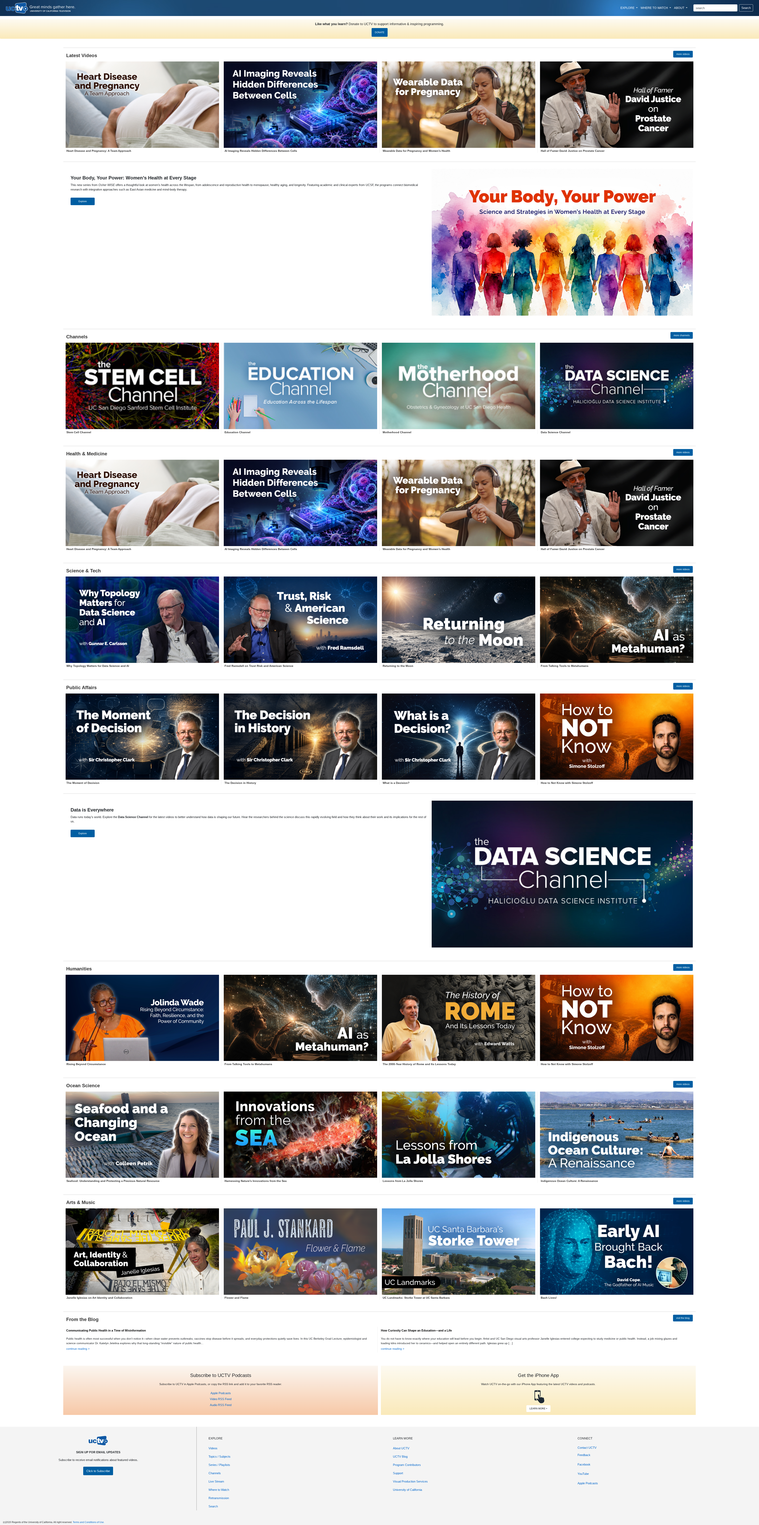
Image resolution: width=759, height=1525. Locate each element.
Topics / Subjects (219, 1456)
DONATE (379, 32)
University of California (407, 1489)
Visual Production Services (410, 1481)
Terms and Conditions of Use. (88, 1522)
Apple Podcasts (221, 1393)
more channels (682, 335)
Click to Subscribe (98, 1471)
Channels (215, 1473)
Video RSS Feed (220, 1399)
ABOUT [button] (679, 7)
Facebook (584, 1464)
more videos (683, 54)
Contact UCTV (587, 1447)
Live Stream (216, 1481)
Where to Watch (219, 1489)
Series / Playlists (219, 1464)
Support (398, 1473)
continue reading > (78, 1348)
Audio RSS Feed (220, 1405)
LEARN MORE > (538, 1408)
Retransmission (219, 1498)
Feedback (584, 1455)
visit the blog (683, 1318)
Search (746, 7)
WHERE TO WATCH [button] (655, 7)
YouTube (583, 1473)
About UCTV (401, 1448)
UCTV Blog (400, 1456)
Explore (82, 201)
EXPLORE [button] (627, 7)
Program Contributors (407, 1464)
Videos (213, 1448)
